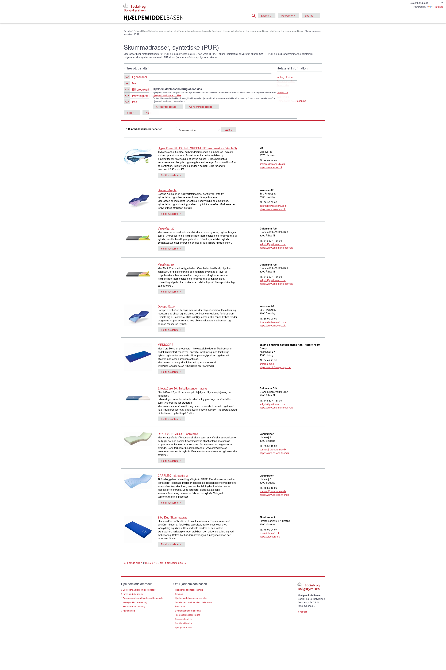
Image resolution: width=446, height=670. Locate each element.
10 (161, 562)
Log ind (309, 15)
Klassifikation (148, 30)
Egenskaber (139, 77)
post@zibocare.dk (269, 533)
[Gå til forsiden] (180, 18)
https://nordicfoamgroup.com (275, 367)
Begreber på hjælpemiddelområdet (139, 589)
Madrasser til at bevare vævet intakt (286, 30)
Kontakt (303, 611)
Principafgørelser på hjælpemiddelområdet (143, 598)
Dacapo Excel (166, 306)
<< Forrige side (132, 562)
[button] (255, 15)
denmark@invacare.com (273, 205)
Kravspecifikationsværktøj (135, 602)
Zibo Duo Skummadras (172, 517)
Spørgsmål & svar (183, 627)
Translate (438, 6)
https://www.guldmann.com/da (276, 247)
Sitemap (179, 593)
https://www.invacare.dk (273, 209)
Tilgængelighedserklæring (187, 614)
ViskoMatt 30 (166, 228)
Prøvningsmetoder (143, 96)
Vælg (227, 129)
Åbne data (180, 606)
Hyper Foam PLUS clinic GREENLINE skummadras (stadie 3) (197, 148)
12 (168, 562)
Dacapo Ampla (167, 190)
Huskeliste (287, 15)
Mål (134, 83)
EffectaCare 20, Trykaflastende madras (182, 388)
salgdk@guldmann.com (273, 244)
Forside (137, 30)
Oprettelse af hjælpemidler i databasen (193, 602)
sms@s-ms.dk (267, 363)
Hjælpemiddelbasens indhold (189, 589)
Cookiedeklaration (184, 623)
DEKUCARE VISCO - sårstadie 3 (179, 434)
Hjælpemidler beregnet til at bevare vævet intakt (245, 30)
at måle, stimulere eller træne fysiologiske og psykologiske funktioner (188, 30)
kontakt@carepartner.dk (273, 449)
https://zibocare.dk (270, 536)
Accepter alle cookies (166, 106)
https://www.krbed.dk (271, 167)
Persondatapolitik (183, 618)
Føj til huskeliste (170, 175)
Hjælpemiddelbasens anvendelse (191, 598)
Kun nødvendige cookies (200, 106)
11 (164, 562)
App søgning (129, 610)
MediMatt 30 (166, 264)
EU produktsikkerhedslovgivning (152, 89)
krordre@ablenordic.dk (272, 164)
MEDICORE (165, 344)
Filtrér (130, 112)
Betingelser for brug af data (188, 610)
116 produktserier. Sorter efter (144, 129)
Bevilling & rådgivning (133, 593)
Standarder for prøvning (134, 606)
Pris (134, 102)
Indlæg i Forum (285, 77)
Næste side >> (178, 562)
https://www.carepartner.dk (274, 453)
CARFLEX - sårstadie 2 (173, 475)
